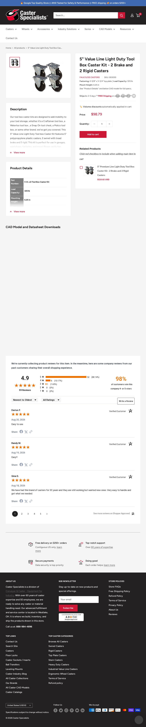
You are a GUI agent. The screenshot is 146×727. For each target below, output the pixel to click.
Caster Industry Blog (16, 673)
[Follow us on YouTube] (77, 710)
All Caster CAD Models (17, 687)
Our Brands (11, 683)
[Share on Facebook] (118, 96)
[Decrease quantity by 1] (94, 124)
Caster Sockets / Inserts (18, 660)
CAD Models (105, 29)
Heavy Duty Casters (58, 664)
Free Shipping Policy (119, 591)
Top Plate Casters (57, 655)
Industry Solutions (67, 29)
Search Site (12, 646)
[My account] (132, 15)
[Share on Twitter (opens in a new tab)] (26, 432)
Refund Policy (116, 596)
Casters (10, 29)
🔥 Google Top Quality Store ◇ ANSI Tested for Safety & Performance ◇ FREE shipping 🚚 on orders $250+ (73, 3)
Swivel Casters (56, 646)
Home (8, 48)
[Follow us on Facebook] (55, 710)
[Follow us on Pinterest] (72, 710)
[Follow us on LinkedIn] (83, 710)
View (90, 170)
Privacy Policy (116, 605)
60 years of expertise (102, 547)
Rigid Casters (55, 650)
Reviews (113, 614)
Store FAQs (115, 586)
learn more (109, 565)
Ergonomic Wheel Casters (61, 673)
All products (19, 48)
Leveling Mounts (14, 669)
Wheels (25, 29)
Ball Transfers (12, 664)
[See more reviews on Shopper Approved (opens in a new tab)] (30, 432)
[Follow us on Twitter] (61, 710)
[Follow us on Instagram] (66, 710)
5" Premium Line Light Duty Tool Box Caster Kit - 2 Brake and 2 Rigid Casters (115, 170)
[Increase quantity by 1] (109, 124)
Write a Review (126, 401)
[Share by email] (134, 96)
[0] (138, 15)
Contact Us (11, 38)
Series (88, 29)
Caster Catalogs (14, 692)
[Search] (121, 15)
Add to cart (93, 134)
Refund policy (55, 683)
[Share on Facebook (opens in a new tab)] (21, 432)
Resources (125, 29)
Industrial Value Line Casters (62, 669)
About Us (113, 609)
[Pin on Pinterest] (123, 96)
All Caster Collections (17, 678)
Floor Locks (11, 655)
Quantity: (84, 123)
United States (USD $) (16, 705)
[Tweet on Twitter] (128, 96)
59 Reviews (28, 390)
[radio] (73, 377)
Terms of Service (117, 600)
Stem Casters (55, 660)
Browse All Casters (58, 641)
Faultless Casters (90, 77)
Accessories (43, 29)
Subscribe (68, 608)
